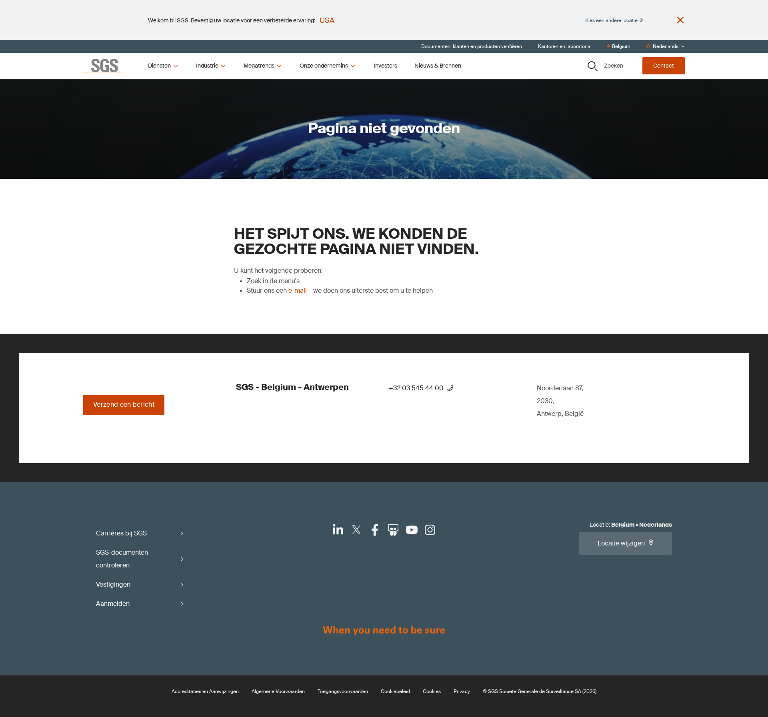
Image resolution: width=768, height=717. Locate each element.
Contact (663, 65)
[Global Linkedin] (338, 530)
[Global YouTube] (412, 530)
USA (327, 20)
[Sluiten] (680, 20)
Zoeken (613, 65)
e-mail (297, 290)
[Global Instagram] (430, 530)
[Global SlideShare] (393, 530)
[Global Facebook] (375, 530)
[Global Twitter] (356, 530)
